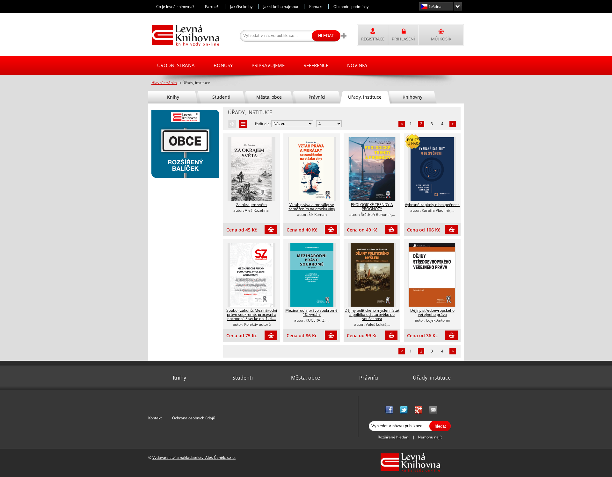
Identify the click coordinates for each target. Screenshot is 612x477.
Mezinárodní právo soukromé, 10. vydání (312, 312)
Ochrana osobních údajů (193, 418)
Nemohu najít (430, 437)
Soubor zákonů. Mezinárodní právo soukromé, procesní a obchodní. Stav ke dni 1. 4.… (251, 314)
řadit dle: (263, 123)
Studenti (221, 97)
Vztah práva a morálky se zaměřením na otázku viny (311, 206)
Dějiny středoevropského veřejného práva (432, 312)
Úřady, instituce (365, 97)
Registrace (372, 39)
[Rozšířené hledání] (343, 35)
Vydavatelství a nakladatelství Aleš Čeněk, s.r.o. (194, 457)
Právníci (317, 97)
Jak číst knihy (241, 6)
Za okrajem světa (251, 204)
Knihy (173, 97)
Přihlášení (403, 39)
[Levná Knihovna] (184, 45)
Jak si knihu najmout (280, 6)
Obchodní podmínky (350, 6)
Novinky (357, 65)
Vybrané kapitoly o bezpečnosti (432, 204)
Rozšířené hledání (393, 437)
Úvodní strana (176, 65)
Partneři (212, 6)
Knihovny (412, 97)
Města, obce (269, 97)
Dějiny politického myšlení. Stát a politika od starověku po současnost (372, 314)
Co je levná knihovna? (175, 6)
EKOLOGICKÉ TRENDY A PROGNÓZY (372, 206)
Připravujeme (268, 65)
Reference (315, 65)
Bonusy (223, 65)
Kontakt (316, 6)
